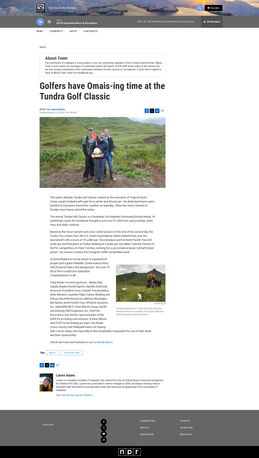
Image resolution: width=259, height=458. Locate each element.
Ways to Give (186, 434)
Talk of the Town (72, 353)
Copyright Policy (147, 421)
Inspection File (146, 434)
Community (56, 31)
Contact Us (185, 421)
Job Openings (186, 427)
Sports (43, 47)
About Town (56, 58)
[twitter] (104, 428)
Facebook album (103, 342)
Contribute (90, 31)
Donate (214, 7)
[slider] (54, 21)
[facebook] (104, 422)
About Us (144, 427)
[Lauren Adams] (46, 382)
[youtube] (104, 434)
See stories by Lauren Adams (74, 395)
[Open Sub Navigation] (45, 31)
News (40, 31)
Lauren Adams (58, 109)
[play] (40, 22)
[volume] (49, 21)
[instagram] (104, 440)
